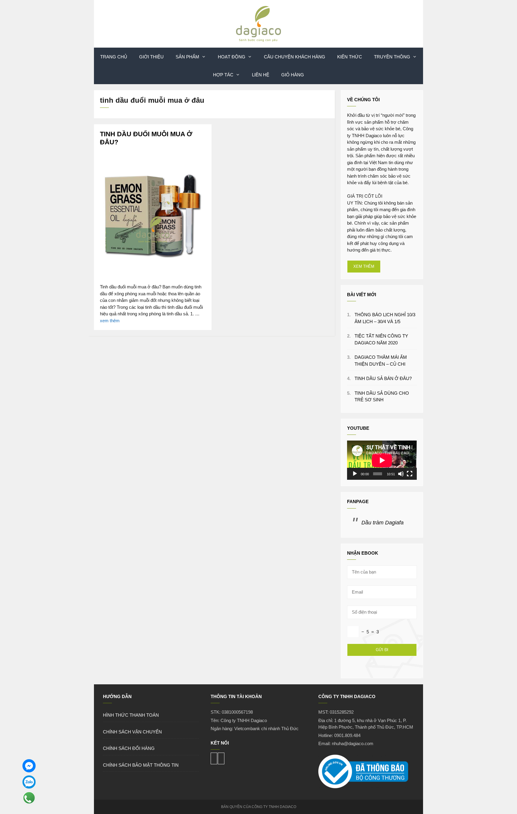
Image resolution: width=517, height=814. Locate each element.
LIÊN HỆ (260, 74)
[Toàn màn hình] (410, 474)
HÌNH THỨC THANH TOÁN (131, 715)
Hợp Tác (223, 74)
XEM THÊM (363, 266)
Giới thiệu (151, 56)
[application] (382, 460)
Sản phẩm (187, 56)
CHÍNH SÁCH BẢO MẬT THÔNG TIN (141, 765)
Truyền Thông (392, 56)
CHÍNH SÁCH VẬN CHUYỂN (132, 731)
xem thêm (110, 320)
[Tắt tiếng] (401, 474)
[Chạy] (355, 474)
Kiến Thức (349, 56)
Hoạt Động (231, 56)
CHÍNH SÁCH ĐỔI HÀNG (129, 748)
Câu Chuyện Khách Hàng (294, 56)
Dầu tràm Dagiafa (382, 523)
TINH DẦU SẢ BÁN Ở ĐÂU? (383, 378)
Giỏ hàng (292, 74)
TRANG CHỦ (113, 56)
